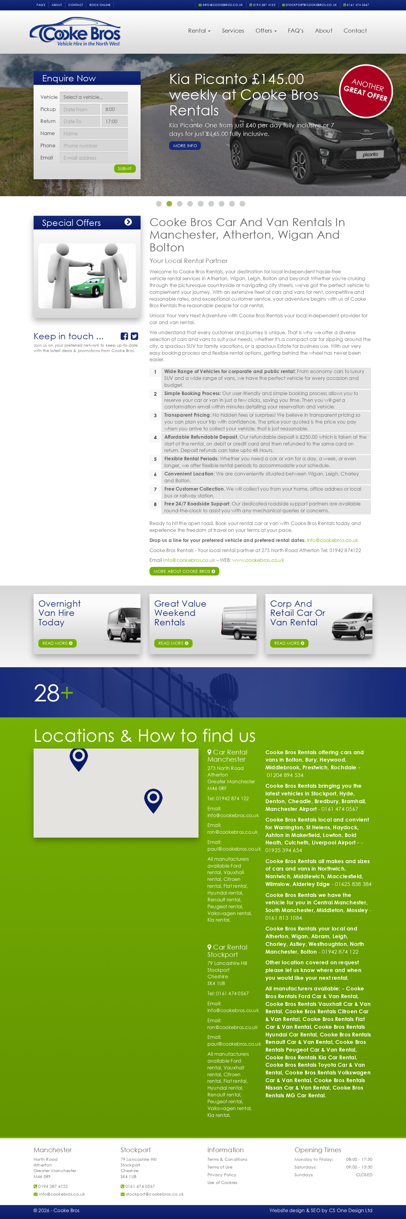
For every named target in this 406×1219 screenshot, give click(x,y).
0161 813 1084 (283, 917)
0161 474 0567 (357, 5)
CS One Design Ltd (350, 1210)
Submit (125, 168)
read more (56, 643)
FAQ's (41, 5)
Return (48, 121)
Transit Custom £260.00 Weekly (207, 130)
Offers (265, 30)
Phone (47, 145)
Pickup (48, 109)
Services (233, 30)
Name (47, 133)
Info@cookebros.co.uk (189, 560)
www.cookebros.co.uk (258, 560)
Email (46, 157)
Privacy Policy (221, 1174)
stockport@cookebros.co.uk (311, 5)
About (57, 5)
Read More (287, 643)
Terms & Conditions (227, 1159)
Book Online (100, 5)
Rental (198, 30)
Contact (75, 5)
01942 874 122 (340, 951)
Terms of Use (219, 1167)
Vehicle (49, 97)
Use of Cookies (222, 1182)
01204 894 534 (285, 775)
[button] (79, 759)
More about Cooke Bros (183, 571)
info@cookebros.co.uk (222, 5)
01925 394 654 (283, 850)
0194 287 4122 (264, 5)
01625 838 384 (353, 884)
